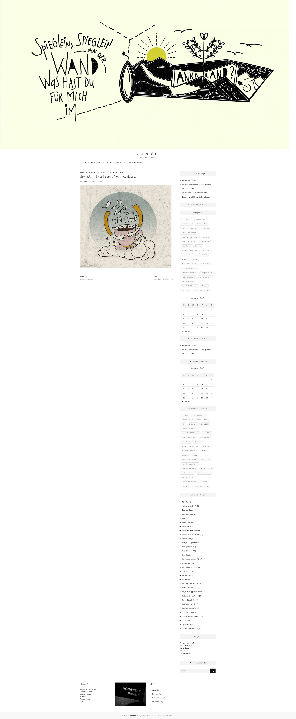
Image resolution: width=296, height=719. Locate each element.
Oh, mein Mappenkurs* (189, 268)
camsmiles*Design (96, 163)
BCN (183, 228)
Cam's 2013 (205, 228)
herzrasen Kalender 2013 (190, 250)
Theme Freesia (151, 716)
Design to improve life (187, 643)
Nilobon (182, 651)
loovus (195, 259)
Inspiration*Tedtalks (188, 255)
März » (187, 331)
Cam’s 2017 (206, 237)
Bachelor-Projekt (187, 224)
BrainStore (192, 228)
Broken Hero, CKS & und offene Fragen (196, 197)
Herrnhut (198, 246)
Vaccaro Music (185, 653)
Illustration (118, 172)
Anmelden (156, 690)
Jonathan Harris (186, 645)
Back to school (202, 224)
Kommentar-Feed (158, 698)
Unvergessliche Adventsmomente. (194, 193)
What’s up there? (188, 189)
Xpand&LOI (185, 290)
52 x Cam (185, 219)
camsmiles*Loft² (136, 163)
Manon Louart (185, 648)
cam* (84, 163)
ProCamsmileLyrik (188, 277)
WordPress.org (157, 702)
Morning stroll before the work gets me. (196, 185)
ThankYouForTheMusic (189, 286)
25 (184, 328)
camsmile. (148, 153)
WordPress (170, 716)
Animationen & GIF (199, 219)
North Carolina (205, 264)
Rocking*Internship (204, 277)
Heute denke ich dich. (190, 181)
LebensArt (185, 259)
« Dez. (182, 331)
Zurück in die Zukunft (201, 290)
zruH (181, 656)
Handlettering (106, 172)
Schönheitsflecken (188, 281)
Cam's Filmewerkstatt (189, 233)
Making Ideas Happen (189, 264)
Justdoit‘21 (203, 255)
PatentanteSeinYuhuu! (189, 273)
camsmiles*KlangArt (116, 163)
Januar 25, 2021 (96, 181)
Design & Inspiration (188, 241)
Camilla (85, 181)
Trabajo (204, 286)
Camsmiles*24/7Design (90, 172)
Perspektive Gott (206, 273)
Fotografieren (204, 241)
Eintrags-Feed (157, 694)
